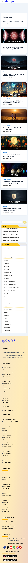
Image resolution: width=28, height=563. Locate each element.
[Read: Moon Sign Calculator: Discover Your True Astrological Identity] (14, 143)
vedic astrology (7, 327)
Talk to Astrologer (7, 388)
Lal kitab (5, 491)
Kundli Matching (6, 381)
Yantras (5, 458)
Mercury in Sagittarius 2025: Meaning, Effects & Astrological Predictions (13, 48)
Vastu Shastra (7, 324)
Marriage (6, 278)
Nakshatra (6, 299)
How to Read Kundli (7, 435)
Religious (6, 315)
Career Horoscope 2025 (8, 521)
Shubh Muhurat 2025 (7, 453)
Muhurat (6, 296)
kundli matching (8, 272)
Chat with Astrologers (8, 372)
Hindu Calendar (6, 486)
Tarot (5, 318)
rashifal (6, 312)
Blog (4, 369)
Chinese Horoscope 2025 (8, 524)
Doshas (5, 479)
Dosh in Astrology (8, 257)
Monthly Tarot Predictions (10, 290)
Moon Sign (9, 44)
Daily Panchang (6, 376)
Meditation (5, 439)
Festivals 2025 (6, 430)
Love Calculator (6, 437)
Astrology (4, 44)
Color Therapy (6, 423)
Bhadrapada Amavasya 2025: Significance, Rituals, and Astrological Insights (14, 101)
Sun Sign (5, 509)
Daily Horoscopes (7, 374)
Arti (4, 472)
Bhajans (5, 475)
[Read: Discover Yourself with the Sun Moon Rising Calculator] (14, 116)
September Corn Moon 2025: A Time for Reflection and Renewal (13, 74)
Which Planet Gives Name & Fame (10, 240)
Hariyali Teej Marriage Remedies (10, 231)
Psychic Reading (8, 309)
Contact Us (5, 395)
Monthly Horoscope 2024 (10, 281)
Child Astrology (6, 477)
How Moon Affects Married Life (10, 228)
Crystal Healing (6, 426)
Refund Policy (6, 400)
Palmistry (5, 504)
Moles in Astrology (7, 495)
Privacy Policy (6, 398)
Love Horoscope (8, 275)
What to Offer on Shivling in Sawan (10, 234)
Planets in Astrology (7, 446)
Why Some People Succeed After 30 (11, 237)
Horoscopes (7, 269)
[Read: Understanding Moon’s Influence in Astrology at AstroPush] (14, 196)
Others (6, 306)
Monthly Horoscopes (7, 383)
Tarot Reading (6, 511)
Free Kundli (5, 379)
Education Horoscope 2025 (9, 526)
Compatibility (7, 254)
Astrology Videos (7, 367)
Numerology (7, 303)
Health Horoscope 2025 (8, 528)
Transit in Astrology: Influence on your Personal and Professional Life (13, 182)
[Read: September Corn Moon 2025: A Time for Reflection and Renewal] (14, 62)
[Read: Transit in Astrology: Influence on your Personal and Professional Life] (14, 170)
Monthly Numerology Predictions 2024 (13, 287)
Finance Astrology (7, 484)
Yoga (4, 460)
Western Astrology (7, 455)
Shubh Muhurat (6, 451)
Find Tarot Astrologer (7, 432)
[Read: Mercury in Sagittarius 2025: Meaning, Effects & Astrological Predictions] (14, 35)
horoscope (6, 266)
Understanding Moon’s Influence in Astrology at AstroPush (12, 209)
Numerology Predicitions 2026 (9, 442)
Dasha (4, 428)
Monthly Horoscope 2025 (10, 284)
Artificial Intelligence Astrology (9, 419)
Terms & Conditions (7, 402)
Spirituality (5, 507)
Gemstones (7, 263)
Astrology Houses (14, 421)
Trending (6, 321)
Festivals (6, 260)
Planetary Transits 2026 (8, 444)
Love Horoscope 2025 (7, 530)
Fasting (4, 481)
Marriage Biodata (6, 493)
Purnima (5, 448)
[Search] (25, 222)
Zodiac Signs (7, 330)
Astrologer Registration (8, 410)
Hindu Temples (6, 488)
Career (5, 250)
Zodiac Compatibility (7, 462)
